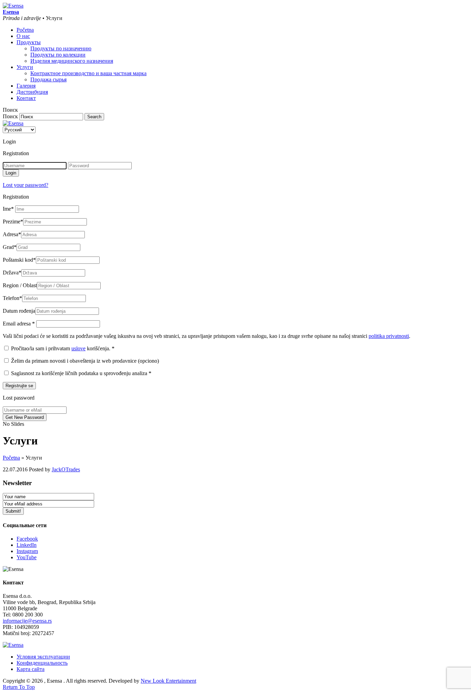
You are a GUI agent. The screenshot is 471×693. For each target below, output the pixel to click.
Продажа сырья (48, 79)
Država (12, 272)
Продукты (29, 42)
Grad (10, 247)
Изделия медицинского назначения (71, 61)
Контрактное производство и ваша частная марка (88, 73)
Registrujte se (19, 385)
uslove (78, 348)
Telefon (12, 298)
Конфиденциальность (42, 663)
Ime (8, 209)
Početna (25, 30)
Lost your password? (25, 185)
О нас (23, 36)
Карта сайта (30, 669)
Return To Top (19, 687)
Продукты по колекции (58, 55)
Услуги (25, 67)
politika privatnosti (389, 336)
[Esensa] (13, 6)
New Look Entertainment (168, 681)
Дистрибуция (32, 92)
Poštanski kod (19, 260)
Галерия (26, 86)
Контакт (26, 98)
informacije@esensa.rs (27, 621)
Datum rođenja (19, 311)
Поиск (10, 116)
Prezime (13, 221)
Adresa (12, 234)
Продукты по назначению (60, 48)
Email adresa (19, 324)
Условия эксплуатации (43, 657)
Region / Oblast (20, 285)
